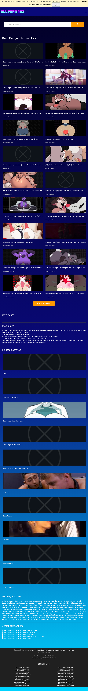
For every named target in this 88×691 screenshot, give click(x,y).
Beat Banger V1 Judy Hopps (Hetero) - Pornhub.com (20, 139)
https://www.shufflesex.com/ (22, 676)
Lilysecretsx (6, 609)
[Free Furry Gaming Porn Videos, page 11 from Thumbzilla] (23, 264)
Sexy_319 (63, 618)
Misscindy (11, 607)
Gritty (48, 601)
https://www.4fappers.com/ (22, 667)
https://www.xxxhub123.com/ (22, 681)
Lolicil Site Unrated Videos (16, 603)
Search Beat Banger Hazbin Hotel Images (18, 638)
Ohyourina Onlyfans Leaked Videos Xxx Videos (56, 609)
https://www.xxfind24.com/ (22, 684)
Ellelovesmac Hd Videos (10, 601)
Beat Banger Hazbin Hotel (12, 445)
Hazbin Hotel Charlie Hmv (49, 611)
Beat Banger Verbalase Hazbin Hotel (15, 468)
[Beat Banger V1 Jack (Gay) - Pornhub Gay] (65, 136)
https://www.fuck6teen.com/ (65, 670)
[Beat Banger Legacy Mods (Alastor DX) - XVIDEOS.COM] (23, 84)
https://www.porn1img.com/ (65, 679)
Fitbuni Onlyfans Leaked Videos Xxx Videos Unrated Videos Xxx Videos (35, 620)
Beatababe (7, 540)
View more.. (44, 303)
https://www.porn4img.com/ (65, 684)
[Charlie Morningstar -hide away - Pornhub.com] (23, 239)
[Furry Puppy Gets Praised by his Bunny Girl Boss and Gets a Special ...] (65, 110)
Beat (4, 373)
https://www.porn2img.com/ (65, 681)
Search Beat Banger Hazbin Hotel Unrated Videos (20, 630)
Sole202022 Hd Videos (27, 614)
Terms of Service (41, 650)
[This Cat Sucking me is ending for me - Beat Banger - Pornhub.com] (65, 264)
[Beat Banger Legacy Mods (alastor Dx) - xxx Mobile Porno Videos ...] (23, 59)
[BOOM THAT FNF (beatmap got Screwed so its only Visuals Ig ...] (65, 290)
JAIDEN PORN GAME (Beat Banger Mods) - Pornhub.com (22, 113)
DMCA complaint (40, 342)
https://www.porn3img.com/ (65, 682)
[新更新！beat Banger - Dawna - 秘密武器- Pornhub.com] (65, 161)
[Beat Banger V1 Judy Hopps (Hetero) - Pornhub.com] (23, 136)
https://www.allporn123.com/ (65, 676)
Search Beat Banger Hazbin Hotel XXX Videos (19, 632)
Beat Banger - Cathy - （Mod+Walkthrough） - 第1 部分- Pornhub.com (26, 216)
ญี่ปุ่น (38, 611)
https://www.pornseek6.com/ (65, 673)
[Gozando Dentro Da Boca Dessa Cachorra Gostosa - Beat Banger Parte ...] (65, 213)
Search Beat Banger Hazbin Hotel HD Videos (19, 634)
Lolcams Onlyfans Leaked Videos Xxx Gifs (25, 609)
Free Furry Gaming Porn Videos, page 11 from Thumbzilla (22, 268)
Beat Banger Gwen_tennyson (13, 421)
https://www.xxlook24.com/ (22, 685)
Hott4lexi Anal (24, 618)
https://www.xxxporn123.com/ (22, 682)
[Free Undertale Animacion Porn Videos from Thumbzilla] (23, 290)
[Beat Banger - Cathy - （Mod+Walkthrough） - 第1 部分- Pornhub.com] (23, 213)
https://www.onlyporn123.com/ (66, 678)
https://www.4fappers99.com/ (22, 669)
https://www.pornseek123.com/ (65, 672)
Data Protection (53, 650)
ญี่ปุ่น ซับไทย (38, 605)
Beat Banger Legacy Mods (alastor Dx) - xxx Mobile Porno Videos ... (26, 62)
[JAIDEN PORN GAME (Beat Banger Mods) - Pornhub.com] (23, 110)
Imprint (32, 650)
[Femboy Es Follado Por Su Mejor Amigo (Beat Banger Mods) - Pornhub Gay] (65, 59)
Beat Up (5, 492)
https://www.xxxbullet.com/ (22, 679)
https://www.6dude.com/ (22, 672)
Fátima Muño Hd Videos (68, 620)
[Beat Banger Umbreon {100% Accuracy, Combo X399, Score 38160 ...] (65, 239)
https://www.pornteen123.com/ (65, 675)
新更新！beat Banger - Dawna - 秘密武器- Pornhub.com (63, 165)
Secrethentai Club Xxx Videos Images (32, 601)
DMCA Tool (70, 650)
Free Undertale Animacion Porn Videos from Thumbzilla (22, 293)
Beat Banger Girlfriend (10, 397)
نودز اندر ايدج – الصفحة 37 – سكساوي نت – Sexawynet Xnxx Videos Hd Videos (52, 603)
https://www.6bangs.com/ (22, 670)
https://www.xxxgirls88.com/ (65, 667)
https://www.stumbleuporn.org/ (65, 685)
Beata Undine (7, 516)
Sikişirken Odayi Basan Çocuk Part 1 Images (44, 618)
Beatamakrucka (8, 564)
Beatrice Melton (8, 587)
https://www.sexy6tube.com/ (65, 669)
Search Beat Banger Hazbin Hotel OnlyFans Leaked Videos (24, 636)
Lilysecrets (77, 609)
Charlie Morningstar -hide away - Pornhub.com (18, 242)
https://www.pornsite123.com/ (22, 675)
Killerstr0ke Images (49, 605)
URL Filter (62, 650)
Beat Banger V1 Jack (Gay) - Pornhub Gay (59, 139)
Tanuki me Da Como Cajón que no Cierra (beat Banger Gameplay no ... (26, 190)
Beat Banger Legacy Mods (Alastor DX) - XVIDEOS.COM (21, 88)
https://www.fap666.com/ (22, 673)
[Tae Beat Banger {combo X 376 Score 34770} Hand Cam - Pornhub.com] (65, 84)
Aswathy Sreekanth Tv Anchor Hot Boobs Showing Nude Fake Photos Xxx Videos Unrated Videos (49, 607)
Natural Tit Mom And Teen (60, 601)
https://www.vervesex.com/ (22, 678)
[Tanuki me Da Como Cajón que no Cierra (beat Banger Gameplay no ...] (23, 187)
